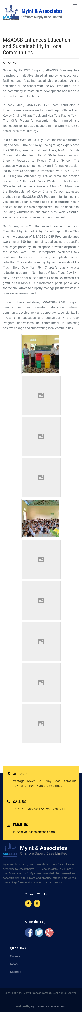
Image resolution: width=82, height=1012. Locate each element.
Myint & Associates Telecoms (48, 1006)
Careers (15, 956)
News (14, 964)
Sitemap (15, 972)
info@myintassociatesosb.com (34, 832)
